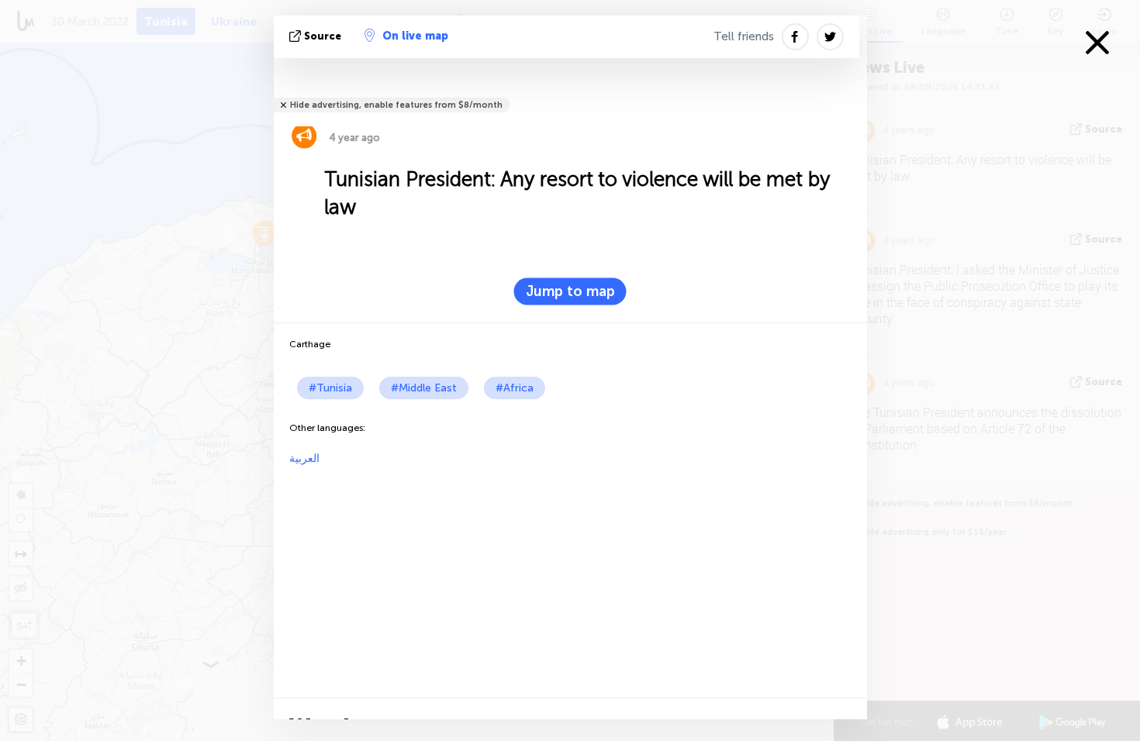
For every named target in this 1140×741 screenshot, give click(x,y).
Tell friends (743, 36)
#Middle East (424, 388)
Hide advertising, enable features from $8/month (396, 105)
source (322, 36)
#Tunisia (330, 388)
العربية (304, 458)
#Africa (515, 388)
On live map (415, 36)
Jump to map (570, 291)
